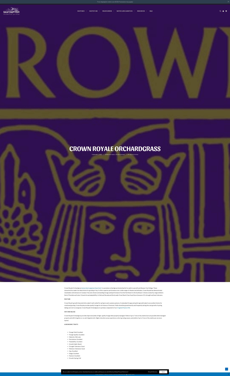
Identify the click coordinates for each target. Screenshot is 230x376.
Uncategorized (120, 154)
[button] (221, 11)
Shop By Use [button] (93, 11)
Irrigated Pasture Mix (123, 308)
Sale (151, 11)
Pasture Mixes (110, 154)
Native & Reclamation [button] (124, 11)
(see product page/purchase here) (91, 288)
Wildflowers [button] (107, 11)
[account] (223, 11)
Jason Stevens (133, 154)
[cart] (226, 11)
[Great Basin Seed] (11, 11)
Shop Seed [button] (81, 11)
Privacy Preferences (152, 372)
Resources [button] (141, 11)
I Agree (163, 372)
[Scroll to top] (226, 369)
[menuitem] (82, 11)
